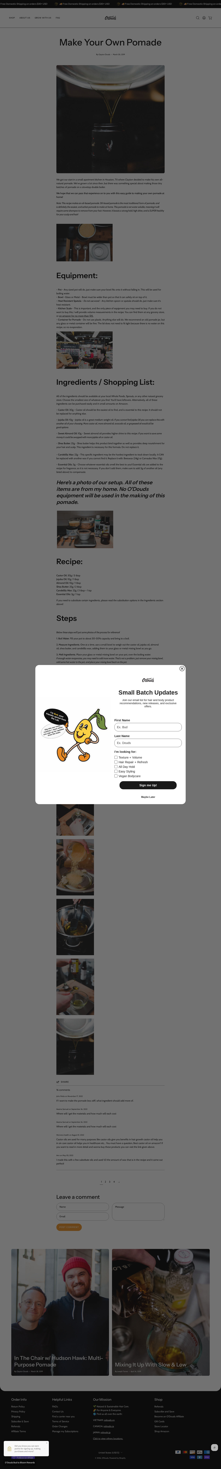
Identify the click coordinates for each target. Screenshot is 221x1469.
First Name (122, 720)
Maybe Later (148, 797)
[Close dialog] (182, 668)
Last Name (122, 736)
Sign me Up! (148, 785)
